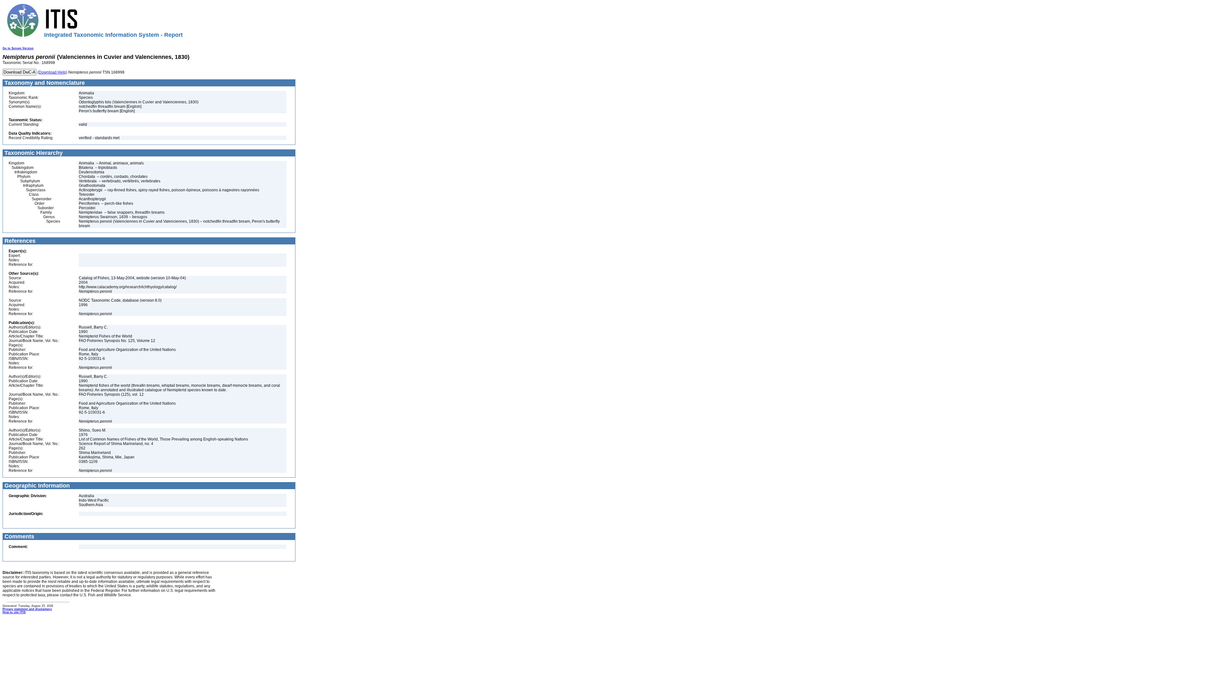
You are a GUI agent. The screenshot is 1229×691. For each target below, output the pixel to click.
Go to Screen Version (18, 48)
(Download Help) (52, 72)
